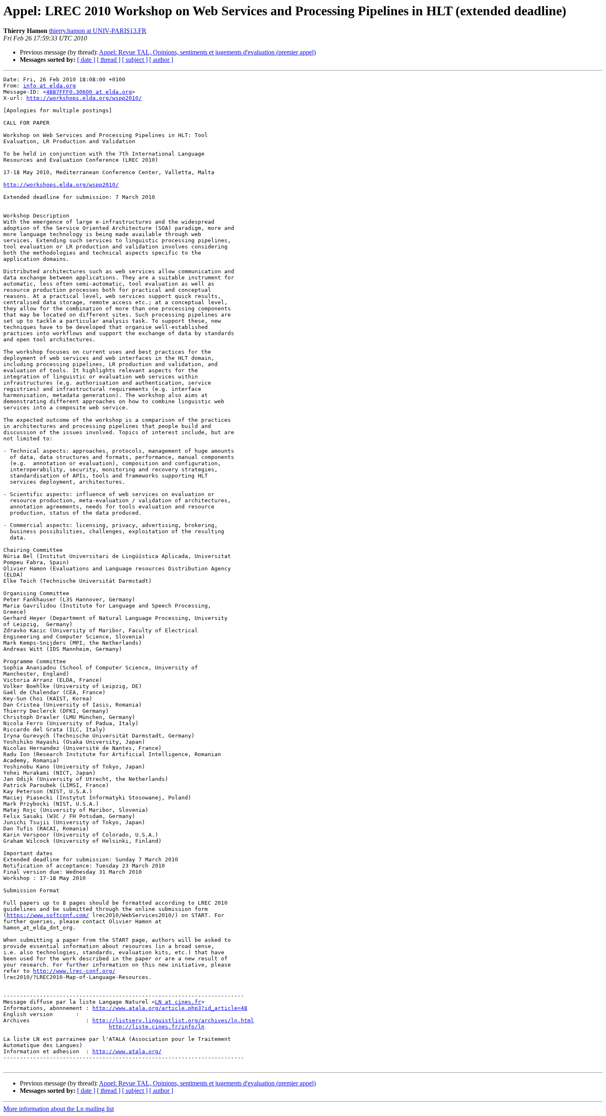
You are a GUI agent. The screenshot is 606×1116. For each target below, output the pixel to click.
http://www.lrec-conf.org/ (74, 971)
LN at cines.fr (178, 1002)
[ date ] (86, 59)
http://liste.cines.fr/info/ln (156, 1027)
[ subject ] (135, 59)
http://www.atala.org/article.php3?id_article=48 (169, 1008)
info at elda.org (49, 86)
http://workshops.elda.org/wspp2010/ (84, 98)
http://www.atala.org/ (127, 1051)
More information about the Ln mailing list (58, 1108)
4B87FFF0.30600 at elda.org (89, 92)
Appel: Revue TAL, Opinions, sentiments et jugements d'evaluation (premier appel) (207, 52)
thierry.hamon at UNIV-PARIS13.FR (97, 30)
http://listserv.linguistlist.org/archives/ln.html (173, 1020)
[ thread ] (108, 59)
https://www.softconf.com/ (48, 915)
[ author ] (161, 59)
